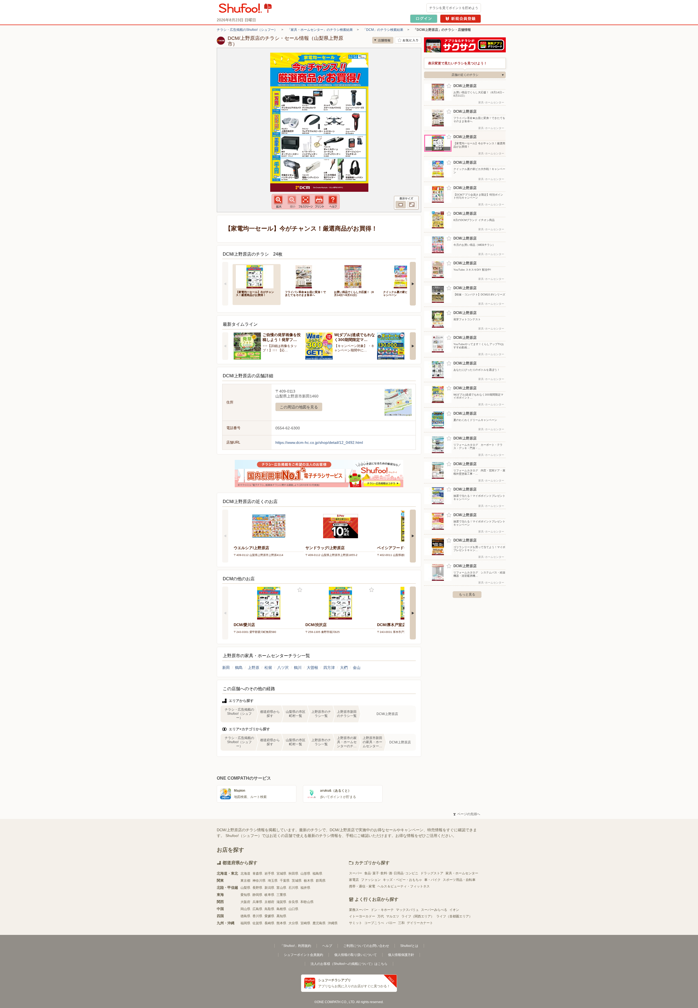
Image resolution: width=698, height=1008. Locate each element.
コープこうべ (374, 923)
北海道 (245, 873)
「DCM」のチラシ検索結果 (383, 30)
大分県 (293, 923)
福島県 (317, 873)
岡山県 (245, 909)
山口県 (293, 909)
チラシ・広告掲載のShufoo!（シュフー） (247, 30)
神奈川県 (259, 881)
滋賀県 (281, 902)
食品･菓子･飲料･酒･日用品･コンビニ (391, 873)
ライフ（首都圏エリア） (454, 916)
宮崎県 (305, 923)
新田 (226, 667)
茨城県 (297, 881)
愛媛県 (269, 916)
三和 (401, 923)
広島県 (257, 909)
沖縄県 (333, 923)
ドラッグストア (431, 873)
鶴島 (239, 667)
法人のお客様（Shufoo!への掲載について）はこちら (349, 964)
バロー (391, 923)
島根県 (281, 909)
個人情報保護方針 (401, 955)
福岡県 (245, 923)
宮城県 (281, 873)
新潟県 (269, 888)
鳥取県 (269, 909)
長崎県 (269, 923)
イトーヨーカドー (362, 916)
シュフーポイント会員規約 (303, 955)
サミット (355, 923)
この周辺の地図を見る (299, 407)
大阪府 (245, 902)
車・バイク (432, 880)
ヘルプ (327, 946)
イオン (454, 910)
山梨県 (245, 888)
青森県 (257, 873)
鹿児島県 (319, 923)
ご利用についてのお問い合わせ (366, 946)
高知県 (281, 916)
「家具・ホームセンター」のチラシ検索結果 (320, 30)
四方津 (329, 667)
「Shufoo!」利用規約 (295, 946)
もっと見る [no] (467, 594)
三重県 (281, 895)
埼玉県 (273, 881)
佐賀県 (257, 923)
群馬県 (321, 881)
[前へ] (225, 284)
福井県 (305, 888)
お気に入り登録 (299, 590)
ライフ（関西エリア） (417, 916)
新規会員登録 (460, 18)
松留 (268, 667)
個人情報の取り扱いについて (355, 955)
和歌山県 (307, 902)
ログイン (423, 18)
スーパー (355, 873)
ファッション (371, 880)
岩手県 (269, 873)
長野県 (257, 888)
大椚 (344, 667)
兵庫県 (257, 902)
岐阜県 (269, 895)
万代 (380, 916)
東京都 (245, 881)
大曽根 (312, 667)
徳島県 (245, 916)
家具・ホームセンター (462, 873)
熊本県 (281, 923)
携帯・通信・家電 (362, 886)
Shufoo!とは (409, 946)
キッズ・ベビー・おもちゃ (402, 880)
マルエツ (392, 916)
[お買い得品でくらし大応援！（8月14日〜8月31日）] (355, 276)
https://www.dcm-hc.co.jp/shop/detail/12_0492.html (319, 442)
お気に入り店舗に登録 (408, 40)
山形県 (305, 873)
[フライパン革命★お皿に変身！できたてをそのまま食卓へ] (305, 276)
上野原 (253, 667)
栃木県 (309, 881)
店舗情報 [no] (382, 40)
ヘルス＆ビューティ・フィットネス (403, 886)
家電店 (354, 880)
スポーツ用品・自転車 (459, 880)
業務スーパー (359, 910)
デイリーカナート (420, 923)
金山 (356, 667)
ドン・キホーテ (382, 910)
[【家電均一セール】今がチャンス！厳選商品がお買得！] (256, 276)
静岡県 (257, 895)
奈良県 (293, 902)
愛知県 (245, 895)
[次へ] (413, 284)
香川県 (257, 916)
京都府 (269, 902)
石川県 (293, 888)
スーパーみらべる (434, 910)
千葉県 (285, 881)
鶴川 (298, 667)
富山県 (281, 888)
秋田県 (293, 873)
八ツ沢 (283, 667)
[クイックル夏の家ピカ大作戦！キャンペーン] (404, 276)
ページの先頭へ (466, 814)
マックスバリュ (407, 910)
